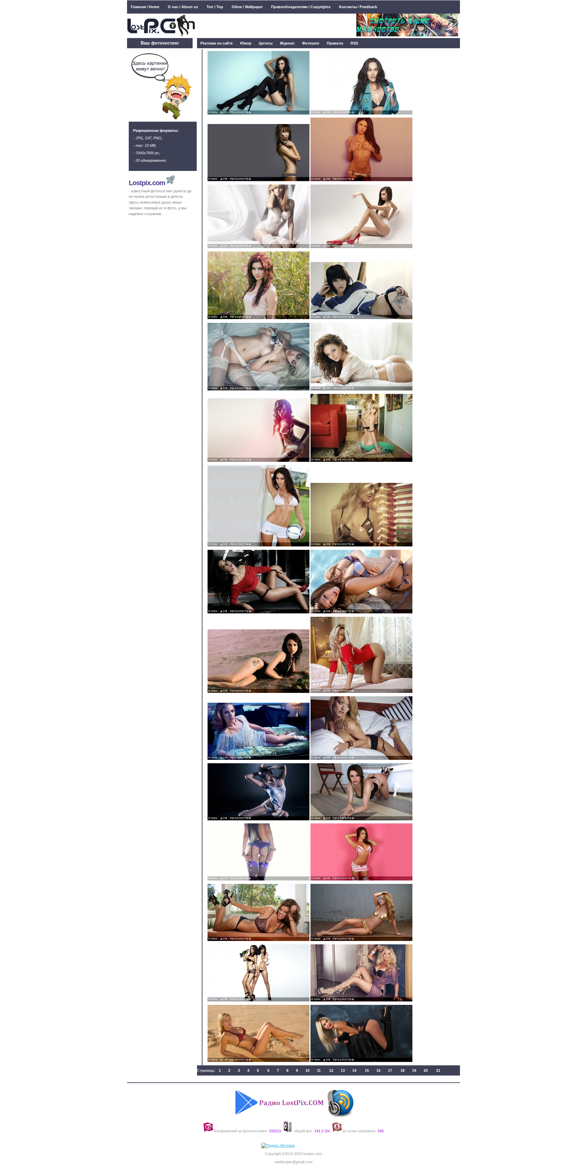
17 (390, 1070)
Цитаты (265, 43)
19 (414, 1070)
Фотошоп (310, 43)
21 (438, 1070)
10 (307, 1070)
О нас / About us (183, 7)
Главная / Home (145, 7)
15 (367, 1070)
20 (426, 1070)
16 (378, 1070)
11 (319, 1070)
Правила (335, 43)
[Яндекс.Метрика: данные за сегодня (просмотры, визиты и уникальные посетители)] (278, 1146)
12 (331, 1070)
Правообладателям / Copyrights (301, 7)
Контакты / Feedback (358, 7)
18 (403, 1070)
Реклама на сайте (216, 43)
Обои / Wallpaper (247, 7)
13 (343, 1070)
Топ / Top (215, 7)
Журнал (287, 43)
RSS (354, 43)
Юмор (245, 43)
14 (354, 1070)
